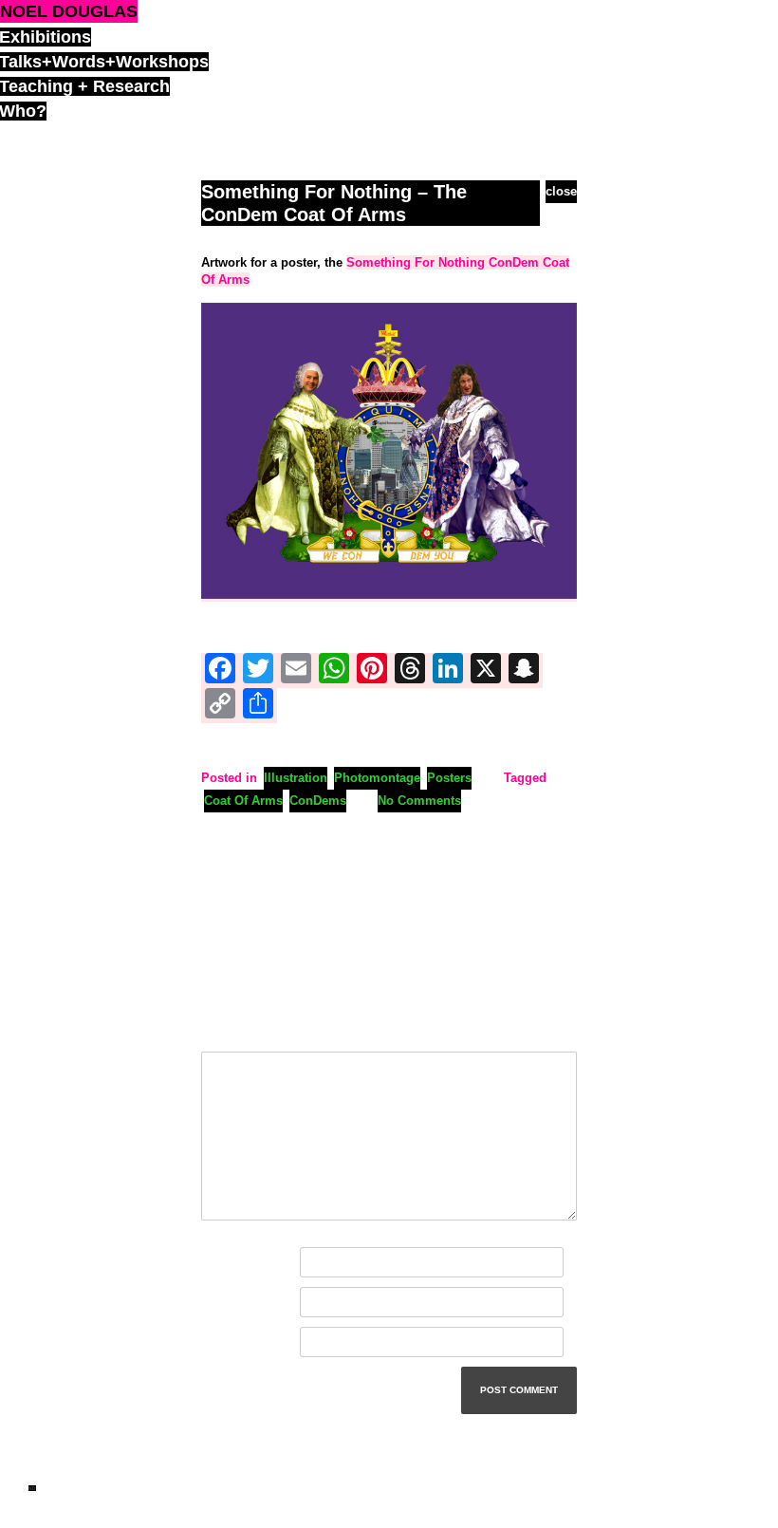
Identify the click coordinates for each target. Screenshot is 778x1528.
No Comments (419, 800)
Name (222, 1263)
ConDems (317, 800)
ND (32, 1488)
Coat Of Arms (243, 800)
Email (222, 1302)
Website (224, 1342)
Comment (234, 1030)
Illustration (295, 778)
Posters (449, 778)
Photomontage (377, 778)
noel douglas (69, 11)
